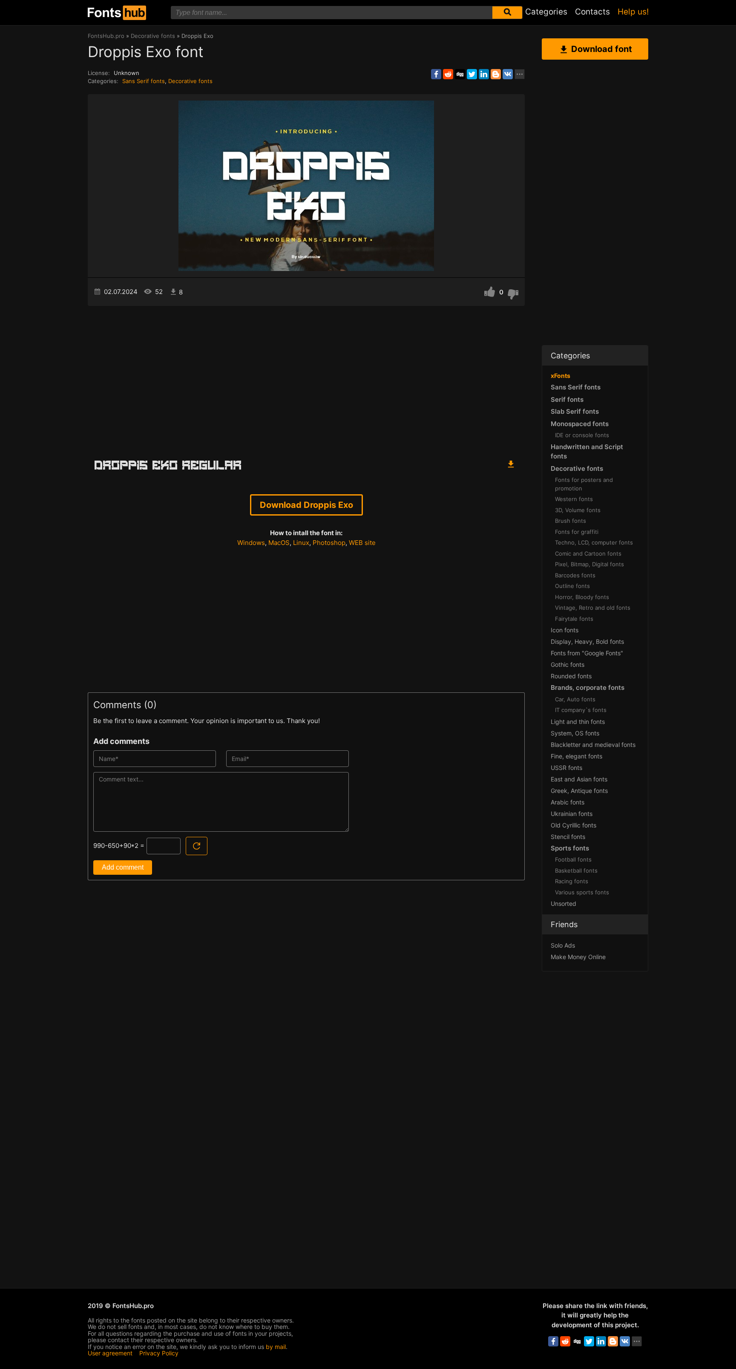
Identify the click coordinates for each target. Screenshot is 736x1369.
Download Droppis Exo (306, 505)
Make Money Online (578, 956)
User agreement (110, 1353)
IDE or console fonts (582, 435)
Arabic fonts (567, 802)
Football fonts (573, 859)
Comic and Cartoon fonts (588, 553)
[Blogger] (496, 74)
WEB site (362, 543)
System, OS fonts (575, 733)
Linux (301, 543)
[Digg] (460, 74)
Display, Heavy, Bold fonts (587, 641)
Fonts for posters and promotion (584, 484)
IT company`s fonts (581, 709)
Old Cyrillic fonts (573, 825)
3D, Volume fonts (578, 510)
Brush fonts (570, 520)
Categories (546, 12)
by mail (276, 1346)
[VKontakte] (508, 74)
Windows (251, 543)
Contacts (592, 12)
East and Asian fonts (579, 779)
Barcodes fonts (575, 575)
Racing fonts (571, 881)
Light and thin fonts (578, 721)
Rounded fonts (571, 676)
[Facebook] (436, 74)
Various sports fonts (582, 892)
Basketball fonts (576, 870)
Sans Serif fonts (143, 81)
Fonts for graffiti (576, 531)
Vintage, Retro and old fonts (592, 607)
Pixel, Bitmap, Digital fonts (589, 564)
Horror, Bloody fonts (582, 597)
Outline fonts (572, 585)
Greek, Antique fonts (579, 790)
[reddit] (448, 74)
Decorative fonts (190, 81)
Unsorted (563, 903)
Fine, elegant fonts (576, 756)
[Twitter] (472, 74)
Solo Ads (563, 945)
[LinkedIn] (484, 74)
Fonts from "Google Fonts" (587, 653)
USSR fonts (566, 767)
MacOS (279, 543)
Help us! (633, 12)
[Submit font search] (507, 12)
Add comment (123, 867)
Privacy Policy (158, 1353)
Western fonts (574, 499)
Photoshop (329, 543)
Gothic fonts (567, 664)
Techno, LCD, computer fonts (594, 542)
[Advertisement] (306, 378)
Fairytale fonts (574, 618)
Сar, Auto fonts (575, 699)
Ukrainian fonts (571, 813)
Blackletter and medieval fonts (593, 744)
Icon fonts (564, 630)
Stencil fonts (568, 836)
